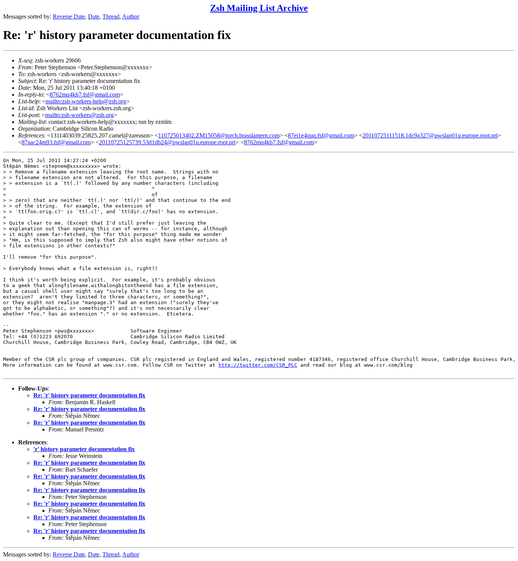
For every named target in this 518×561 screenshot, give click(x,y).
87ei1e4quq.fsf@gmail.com (321, 135)
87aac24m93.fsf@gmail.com (56, 142)
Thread (110, 16)
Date (93, 16)
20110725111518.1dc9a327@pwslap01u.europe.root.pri (430, 135)
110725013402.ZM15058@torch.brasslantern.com (218, 135)
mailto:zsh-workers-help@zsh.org (86, 101)
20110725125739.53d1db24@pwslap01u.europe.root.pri (167, 142)
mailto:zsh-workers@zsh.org (79, 115)
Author (130, 16)
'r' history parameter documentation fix (84, 449)
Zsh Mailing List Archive (259, 8)
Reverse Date (69, 16)
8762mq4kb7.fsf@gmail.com (85, 94)
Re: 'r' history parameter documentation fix (89, 395)
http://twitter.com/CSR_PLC (257, 365)
